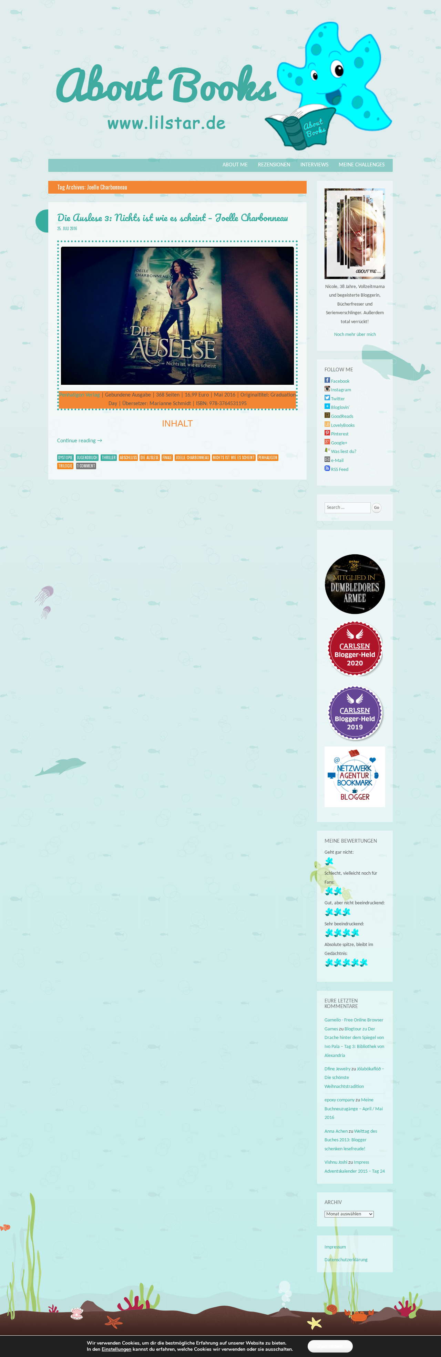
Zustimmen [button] (330, 1346)
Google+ (338, 443)
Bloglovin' (340, 407)
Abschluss (128, 457)
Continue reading (79, 441)
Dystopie (65, 457)
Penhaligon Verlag (79, 395)
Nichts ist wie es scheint (234, 457)
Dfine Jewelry (337, 1069)
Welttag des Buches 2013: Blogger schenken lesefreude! (351, 1140)
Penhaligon (267, 457)
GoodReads (341, 416)
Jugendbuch (87, 457)
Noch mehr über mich (355, 334)
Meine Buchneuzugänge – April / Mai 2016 (354, 1109)
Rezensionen (274, 165)
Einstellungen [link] (116, 1349)
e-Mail (336, 460)
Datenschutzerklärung (346, 1260)
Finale (167, 457)
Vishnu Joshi (336, 1162)
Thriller (109, 457)
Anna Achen (336, 1131)
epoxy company (340, 1100)
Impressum (335, 1247)
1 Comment (86, 466)
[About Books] (220, 154)
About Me (235, 165)
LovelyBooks (342, 425)
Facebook (339, 381)
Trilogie (65, 466)
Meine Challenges (361, 165)
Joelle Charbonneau (192, 457)
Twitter (337, 399)
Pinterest (339, 434)
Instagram (340, 390)
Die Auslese (150, 457)
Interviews (314, 165)
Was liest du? (343, 451)
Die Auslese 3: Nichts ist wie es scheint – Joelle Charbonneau (172, 217)
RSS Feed (339, 469)
